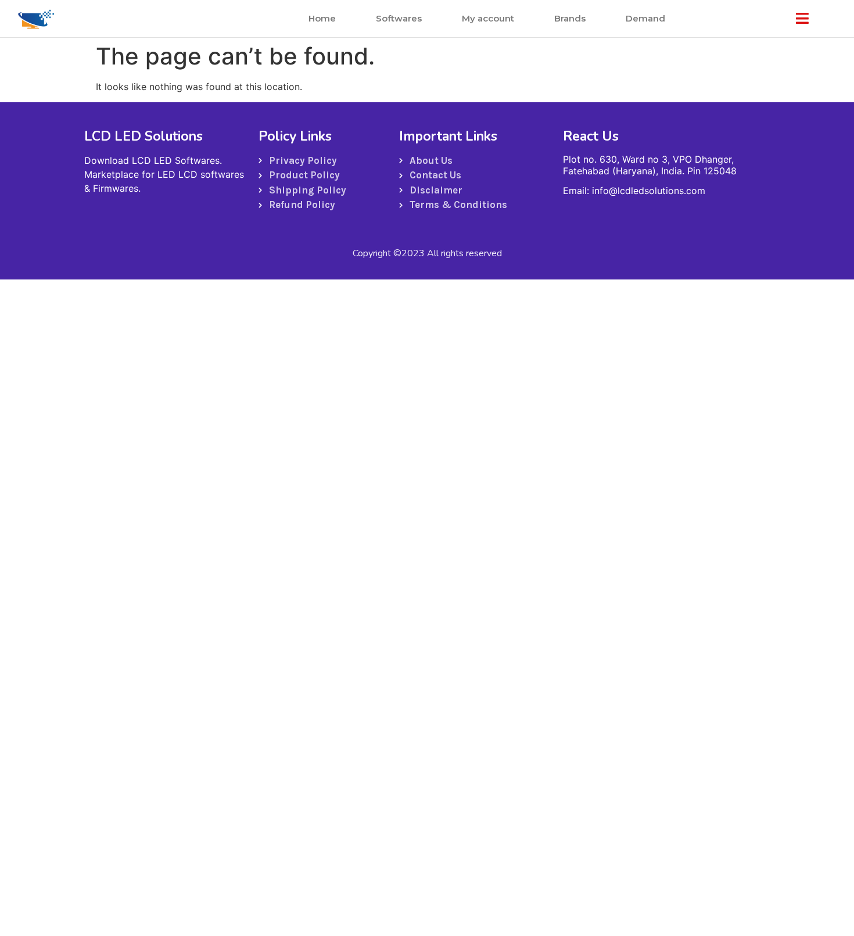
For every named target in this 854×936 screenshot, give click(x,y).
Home (322, 18)
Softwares (399, 18)
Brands (570, 18)
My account (488, 18)
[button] (802, 18)
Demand (645, 18)
